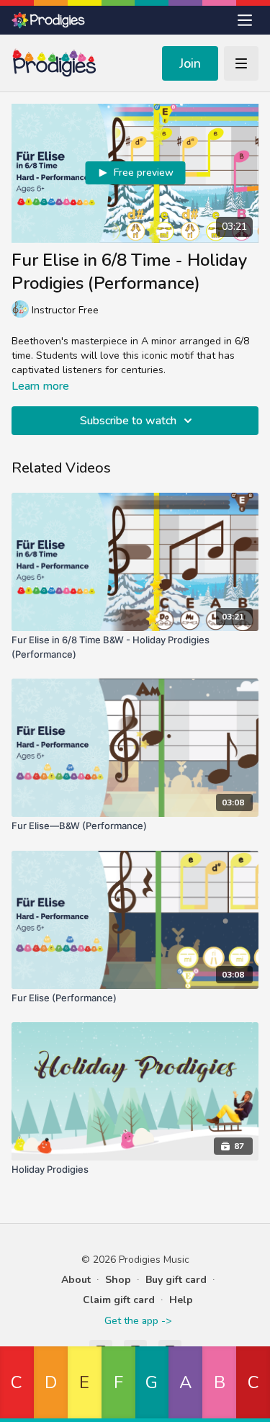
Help (181, 1300)
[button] (17, 1384)
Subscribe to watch (128, 421)
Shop (118, 1280)
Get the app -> (137, 1321)
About (76, 1280)
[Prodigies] (49, 20)
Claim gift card (119, 1300)
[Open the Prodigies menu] (244, 20)
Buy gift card (176, 1280)
